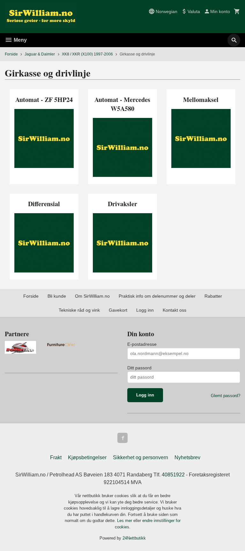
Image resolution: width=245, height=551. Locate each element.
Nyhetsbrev (187, 457)
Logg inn (145, 310)
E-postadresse (142, 344)
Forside (11, 54)
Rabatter (213, 296)
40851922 (173, 474)
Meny (19, 40)
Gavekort (118, 310)
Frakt (56, 457)
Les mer (125, 520)
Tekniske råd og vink (79, 310)
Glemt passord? (225, 395)
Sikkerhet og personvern (140, 457)
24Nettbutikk (134, 538)
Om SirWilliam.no (92, 296)
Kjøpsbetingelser (87, 457)
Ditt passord (139, 367)
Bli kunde (57, 296)
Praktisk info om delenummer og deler (157, 296)
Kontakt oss (174, 310)
